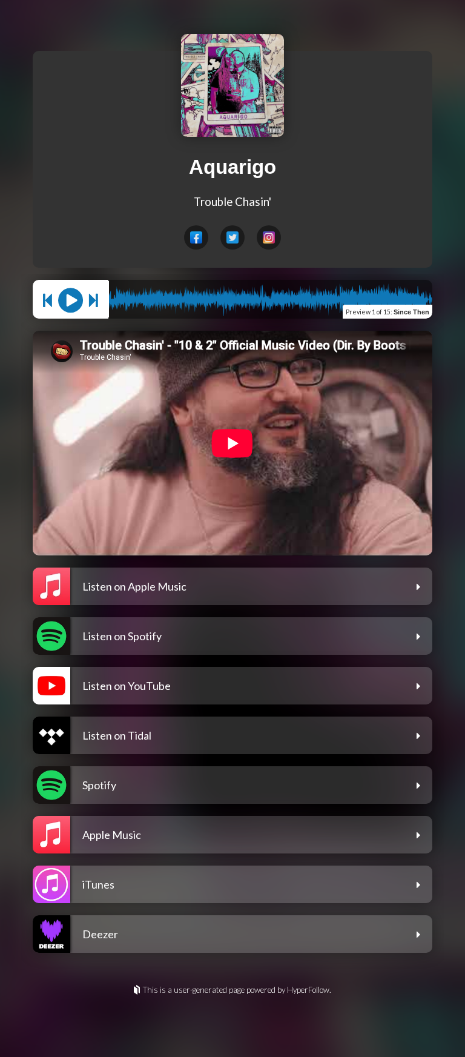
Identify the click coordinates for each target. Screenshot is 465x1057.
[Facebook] (196, 237)
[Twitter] (232, 237)
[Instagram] (269, 237)
